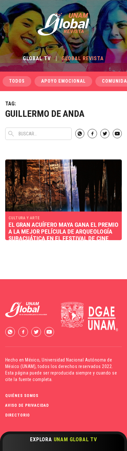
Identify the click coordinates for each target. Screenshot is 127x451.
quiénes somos (21, 395)
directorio (17, 415)
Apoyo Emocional (63, 81)
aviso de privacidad (27, 405)
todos (17, 81)
